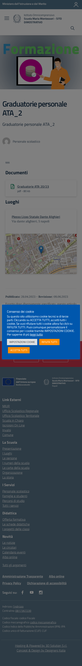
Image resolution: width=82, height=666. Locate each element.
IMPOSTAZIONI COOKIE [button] (22, 342)
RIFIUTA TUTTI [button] (49, 342)
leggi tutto (36, 334)
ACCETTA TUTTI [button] (18, 350)
